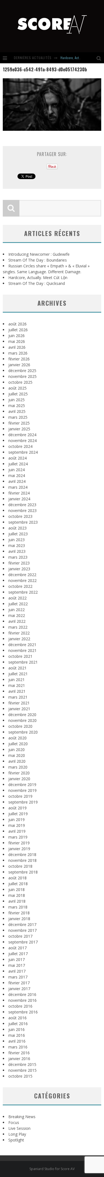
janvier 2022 (19, 638)
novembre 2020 (22, 720)
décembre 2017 (22, 924)
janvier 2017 (19, 988)
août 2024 (17, 458)
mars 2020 (17, 767)
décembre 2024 (22, 434)
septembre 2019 (23, 802)
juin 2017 (16, 959)
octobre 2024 (20, 446)
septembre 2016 (23, 1012)
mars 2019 (17, 837)
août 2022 (17, 598)
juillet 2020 (18, 743)
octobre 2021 (20, 656)
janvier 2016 (19, 1058)
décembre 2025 (22, 370)
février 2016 (19, 1052)
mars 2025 (17, 417)
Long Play (17, 1134)
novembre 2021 (22, 650)
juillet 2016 (18, 1023)
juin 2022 (16, 609)
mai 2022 (16, 615)
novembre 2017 (22, 930)
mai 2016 (16, 1035)
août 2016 (17, 1017)
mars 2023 (17, 557)
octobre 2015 (20, 1076)
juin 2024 (16, 469)
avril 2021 (17, 691)
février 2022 (19, 633)
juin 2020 (16, 749)
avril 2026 (17, 347)
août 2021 (17, 668)
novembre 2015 (22, 1070)
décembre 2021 (22, 644)
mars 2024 (17, 487)
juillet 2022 (18, 603)
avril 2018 (17, 901)
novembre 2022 (22, 580)
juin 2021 (16, 679)
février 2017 (19, 982)
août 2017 (17, 947)
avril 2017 (17, 971)
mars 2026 (17, 353)
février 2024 (19, 493)
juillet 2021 (18, 673)
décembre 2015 (22, 1064)
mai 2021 (16, 685)
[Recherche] (100, 57)
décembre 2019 (22, 784)
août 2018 (17, 877)
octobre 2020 (20, 726)
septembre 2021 (23, 662)
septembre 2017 (23, 942)
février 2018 (19, 912)
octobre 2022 (20, 586)
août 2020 (17, 738)
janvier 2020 (19, 778)
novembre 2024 (22, 440)
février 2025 (19, 423)
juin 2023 (16, 539)
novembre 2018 (22, 860)
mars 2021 (17, 697)
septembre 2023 (23, 522)
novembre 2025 (22, 376)
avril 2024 (17, 481)
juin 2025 (16, 399)
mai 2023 (16, 545)
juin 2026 (16, 335)
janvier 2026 (19, 364)
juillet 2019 (18, 813)
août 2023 (17, 528)
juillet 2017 (18, 953)
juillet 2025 (18, 393)
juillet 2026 (18, 329)
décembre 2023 (22, 504)
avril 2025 (17, 411)
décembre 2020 (22, 714)
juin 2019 (16, 819)
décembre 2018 (22, 854)
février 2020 (19, 773)
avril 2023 (17, 551)
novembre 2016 (22, 1000)
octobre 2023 (20, 516)
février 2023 (19, 563)
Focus (13, 1122)
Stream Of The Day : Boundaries (37, 260)
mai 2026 (16, 341)
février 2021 (19, 703)
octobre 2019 (20, 796)
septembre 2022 (23, 592)
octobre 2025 (20, 382)
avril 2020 (17, 761)
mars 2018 (17, 907)
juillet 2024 (18, 463)
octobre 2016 (20, 1006)
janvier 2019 (19, 848)
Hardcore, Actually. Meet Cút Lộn (37, 277)
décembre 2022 (22, 574)
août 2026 (17, 324)
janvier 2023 (19, 568)
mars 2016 (17, 1047)
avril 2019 (17, 831)
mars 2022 (17, 627)
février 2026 (19, 359)
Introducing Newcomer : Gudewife (39, 254)
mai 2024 (16, 475)
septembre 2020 (23, 732)
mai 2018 (16, 895)
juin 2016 (16, 1029)
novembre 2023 (22, 510)
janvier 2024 (19, 498)
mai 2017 (16, 965)
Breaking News (21, 1116)
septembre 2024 (23, 452)
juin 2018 (16, 889)
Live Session (19, 1128)
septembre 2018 (23, 872)
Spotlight (16, 1140)
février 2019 (19, 842)
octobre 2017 (20, 936)
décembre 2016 (22, 994)
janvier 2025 (19, 428)
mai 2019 (16, 825)
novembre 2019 (22, 790)
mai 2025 (16, 405)
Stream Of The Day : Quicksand (36, 283)
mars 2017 (17, 977)
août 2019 (17, 807)
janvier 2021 (19, 708)
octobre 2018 (20, 866)
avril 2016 (17, 1041)
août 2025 (17, 388)
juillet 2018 (18, 883)
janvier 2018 (19, 918)
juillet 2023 (18, 533)
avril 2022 (17, 621)
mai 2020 (16, 755)
